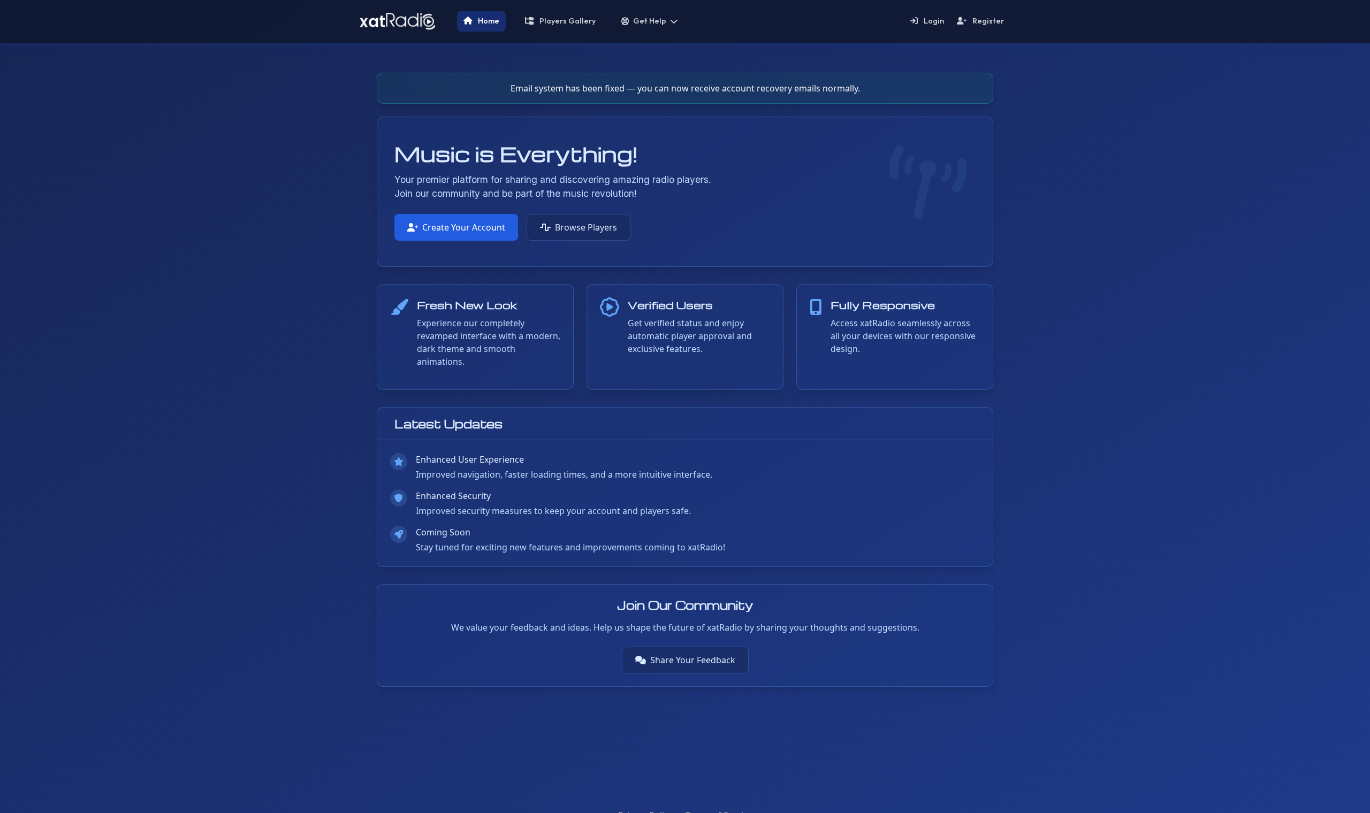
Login (933, 21)
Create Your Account (463, 227)
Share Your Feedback (692, 660)
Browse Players (586, 227)
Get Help (649, 21)
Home (487, 21)
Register (987, 21)
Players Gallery (567, 21)
